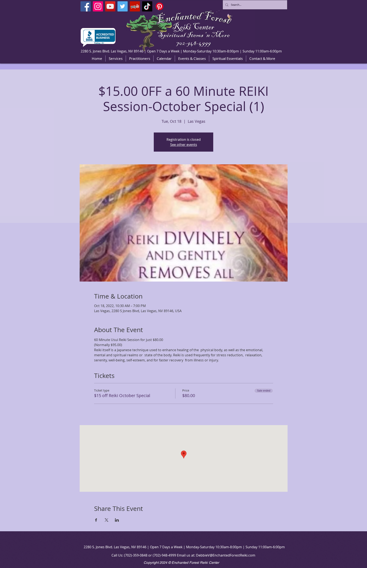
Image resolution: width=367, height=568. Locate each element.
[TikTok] (147, 6)
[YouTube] (110, 6)
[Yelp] (135, 6)
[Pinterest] (159, 6)
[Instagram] (98, 6)
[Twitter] (122, 6)
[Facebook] (85, 6)
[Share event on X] (106, 520)
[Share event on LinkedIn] (117, 520)
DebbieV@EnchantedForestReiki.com (225, 555)
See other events (183, 144)
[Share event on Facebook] (96, 520)
